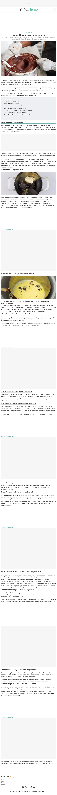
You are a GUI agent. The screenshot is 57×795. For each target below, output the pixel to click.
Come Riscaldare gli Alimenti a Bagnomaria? (16, 112)
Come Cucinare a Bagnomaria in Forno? (15, 108)
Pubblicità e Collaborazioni (6, 782)
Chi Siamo (3, 779)
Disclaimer (36, 793)
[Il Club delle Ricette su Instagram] (26, 787)
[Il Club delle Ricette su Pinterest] (31, 787)
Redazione (3, 781)
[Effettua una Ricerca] (54, 9)
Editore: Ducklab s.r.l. (25, 791)
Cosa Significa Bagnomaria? (12, 101)
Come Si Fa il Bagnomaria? (11, 103)
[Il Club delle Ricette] (28, 9)
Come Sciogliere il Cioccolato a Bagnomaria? (16, 117)
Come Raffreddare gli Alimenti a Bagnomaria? (17, 115)
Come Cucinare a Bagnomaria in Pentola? (16, 106)
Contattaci (3, 784)
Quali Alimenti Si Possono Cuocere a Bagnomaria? (18, 110)
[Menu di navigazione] (2, 9)
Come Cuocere (28, 32)
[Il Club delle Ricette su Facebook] (23, 787)
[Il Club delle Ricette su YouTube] (34, 787)
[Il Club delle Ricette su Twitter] (28, 787)
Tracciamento (21, 793)
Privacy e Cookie (29, 793)
